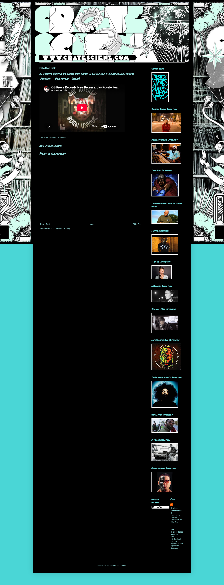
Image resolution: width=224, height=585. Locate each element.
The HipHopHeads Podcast (177, 531)
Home (91, 224)
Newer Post (45, 224)
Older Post (137, 224)
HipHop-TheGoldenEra (176, 510)
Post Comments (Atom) (60, 229)
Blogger (123, 565)
